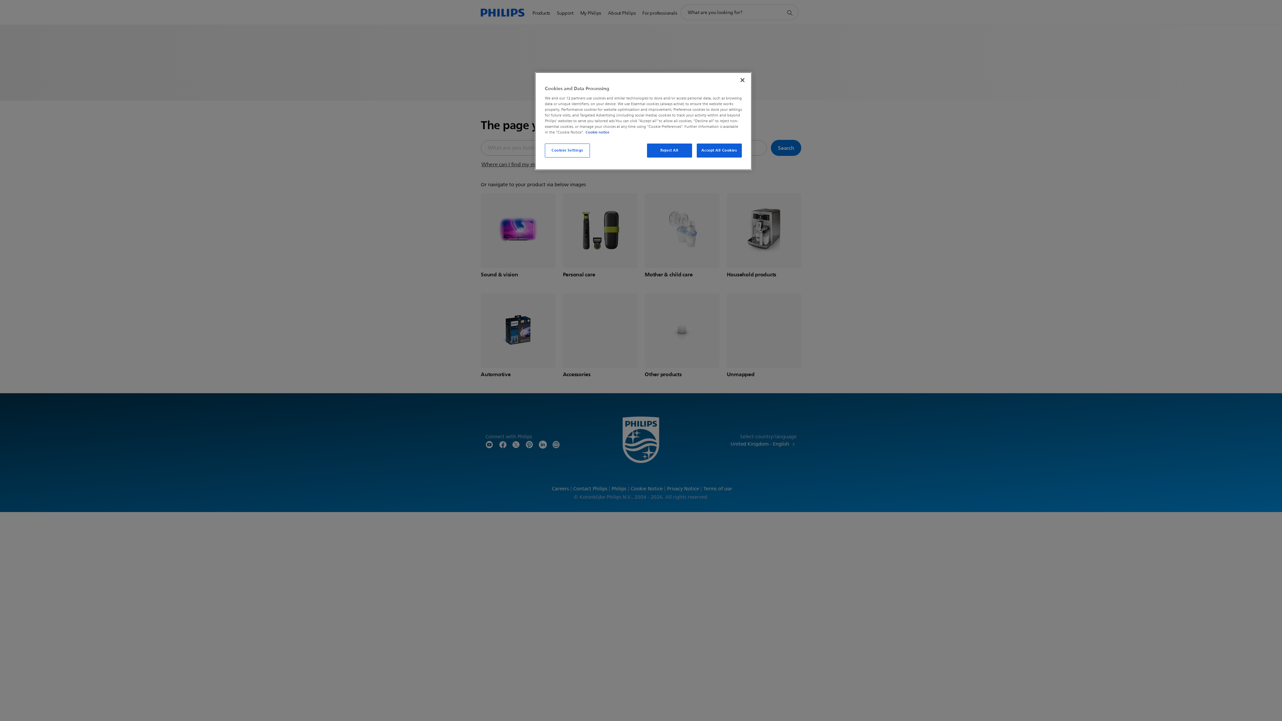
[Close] (742, 80)
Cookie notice (597, 132)
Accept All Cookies (719, 150)
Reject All (669, 150)
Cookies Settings (567, 150)
